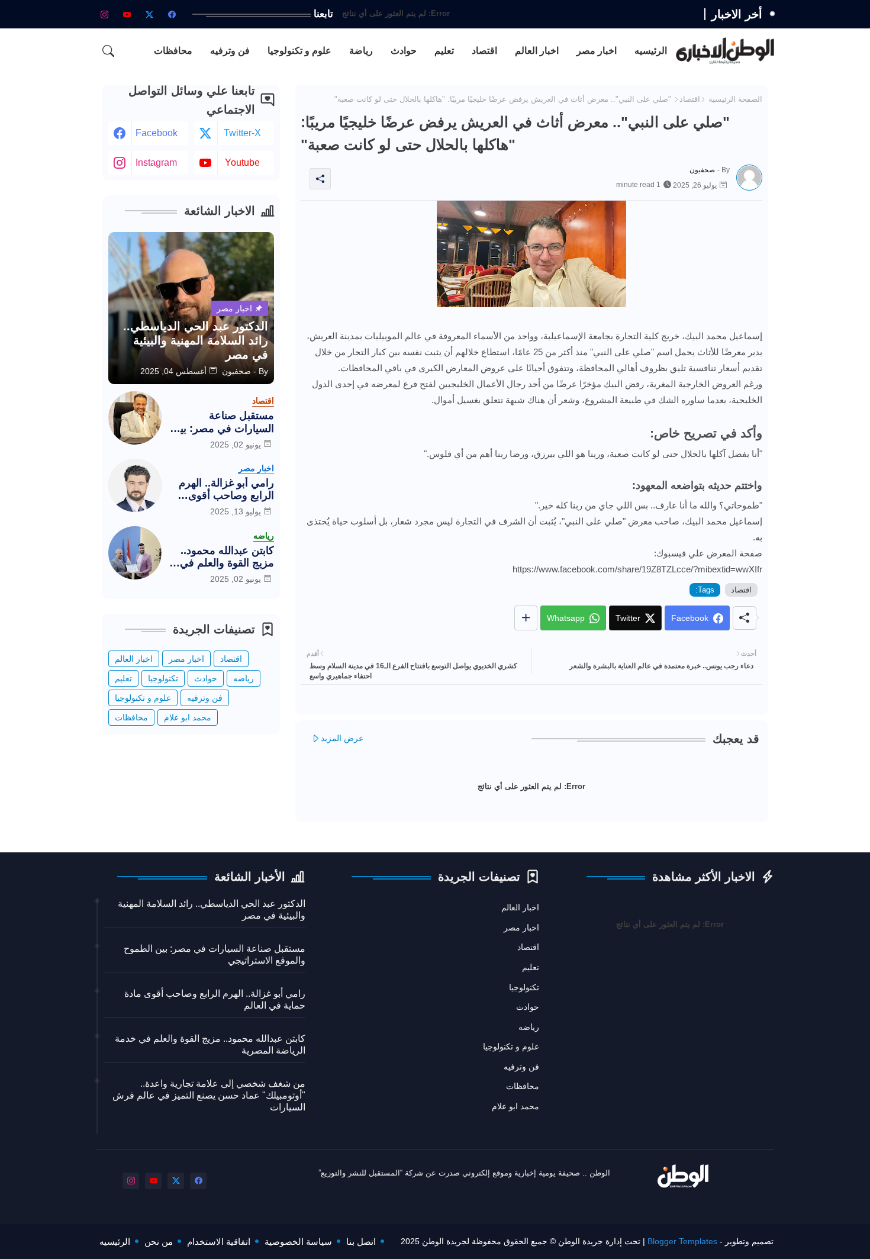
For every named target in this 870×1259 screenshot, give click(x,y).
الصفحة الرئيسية (735, 99)
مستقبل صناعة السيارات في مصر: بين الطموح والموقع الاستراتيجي (223, 422)
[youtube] (127, 14)
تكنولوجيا (163, 678)
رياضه (243, 678)
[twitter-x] (149, 14)
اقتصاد (484, 51)
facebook (157, 133)
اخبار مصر (596, 51)
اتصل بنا (361, 1242)
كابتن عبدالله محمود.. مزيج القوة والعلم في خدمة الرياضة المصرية (225, 557)
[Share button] (525, 618)
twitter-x (242, 133)
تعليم (444, 51)
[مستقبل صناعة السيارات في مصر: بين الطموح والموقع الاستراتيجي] (135, 418)
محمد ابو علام (187, 717)
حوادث (404, 51)
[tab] (651, 50)
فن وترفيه (230, 51)
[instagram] (104, 14)
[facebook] (172, 14)
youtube (242, 162)
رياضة (361, 51)
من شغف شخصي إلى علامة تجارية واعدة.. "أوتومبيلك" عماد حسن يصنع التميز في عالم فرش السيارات (208, 1095)
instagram (156, 162)
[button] (108, 51)
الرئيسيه (650, 51)
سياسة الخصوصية (298, 1242)
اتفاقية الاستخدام (218, 1242)
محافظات (173, 51)
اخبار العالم (537, 51)
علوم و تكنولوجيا (299, 51)
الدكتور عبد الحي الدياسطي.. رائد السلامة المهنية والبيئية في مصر (211, 909)
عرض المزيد (342, 738)
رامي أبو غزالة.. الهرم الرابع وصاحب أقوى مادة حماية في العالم (226, 490)
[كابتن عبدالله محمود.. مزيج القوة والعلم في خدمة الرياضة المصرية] (135, 552)
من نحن (158, 1242)
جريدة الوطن (580, 1241)
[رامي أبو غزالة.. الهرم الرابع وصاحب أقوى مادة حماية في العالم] (135, 485)
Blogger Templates (682, 1241)
